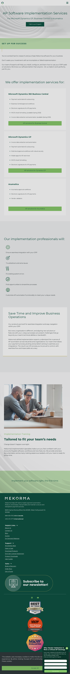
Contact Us (8, 530)
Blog (6, 533)
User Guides (9, 559)
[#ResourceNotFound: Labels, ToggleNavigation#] (67, 2)
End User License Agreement (14, 554)
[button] (17, 2)
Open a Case (9, 548)
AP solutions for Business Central (35, 123)
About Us (8, 528)
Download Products (11, 551)
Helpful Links (10, 525)
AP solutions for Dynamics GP (35, 170)
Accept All (35, 668)
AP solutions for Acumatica (35, 209)
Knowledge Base (10, 546)
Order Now (8, 569)
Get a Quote (9, 571)
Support (8, 543)
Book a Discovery (10, 566)
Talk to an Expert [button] (35, 24)
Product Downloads (11, 556)
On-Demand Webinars (12, 538)
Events (7, 536)
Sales (7, 564)
